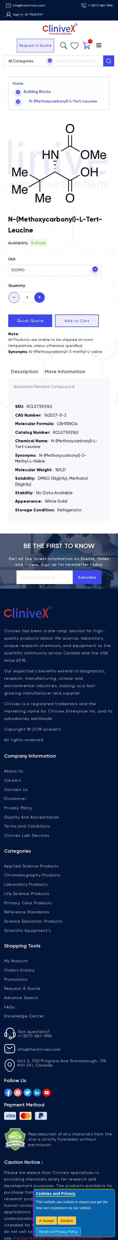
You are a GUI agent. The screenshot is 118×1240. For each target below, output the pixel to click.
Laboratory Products (25, 884)
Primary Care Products (28, 903)
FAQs (9, 1007)
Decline (67, 1220)
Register (36, 14)
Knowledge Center (24, 1016)
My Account (16, 961)
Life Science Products (26, 893)
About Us (13, 771)
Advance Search (21, 997)
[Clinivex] (59, 29)
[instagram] (18, 1091)
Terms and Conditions (27, 826)
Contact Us (16, 789)
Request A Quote (22, 988)
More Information (65, 372)
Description (24, 372)
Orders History (19, 970)
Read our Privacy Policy (58, 1231)
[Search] (108, 60)
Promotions (15, 979)
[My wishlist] (87, 44)
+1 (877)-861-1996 (100, 5)
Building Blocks (37, 91)
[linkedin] (37, 1091)
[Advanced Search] (78, 44)
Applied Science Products (31, 866)
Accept (48, 1220)
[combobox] (76, 60)
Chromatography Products (32, 875)
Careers (12, 780)
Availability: (18, 243)
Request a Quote (20, 45)
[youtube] (47, 1091)
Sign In (18, 14)
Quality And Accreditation (31, 817)
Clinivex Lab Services (26, 835)
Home (18, 83)
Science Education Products (33, 921)
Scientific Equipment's (27, 930)
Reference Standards (26, 912)
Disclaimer (15, 798)
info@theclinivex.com (29, 5)
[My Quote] (99, 45)
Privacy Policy (18, 808)
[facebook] (8, 1091)
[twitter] (27, 1091)
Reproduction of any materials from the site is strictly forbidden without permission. (70, 1139)
